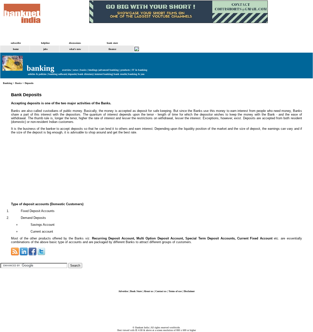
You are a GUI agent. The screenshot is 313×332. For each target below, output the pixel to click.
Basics (18, 83)
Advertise (123, 291)
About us (148, 291)
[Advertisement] (47, 168)
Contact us (161, 291)
